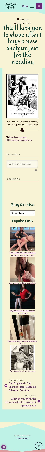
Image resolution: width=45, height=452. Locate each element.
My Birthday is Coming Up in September (22, 312)
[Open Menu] (32, 6)
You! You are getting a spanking (22, 283)
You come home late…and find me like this (22, 342)
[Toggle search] (39, 6)
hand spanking (20, 137)
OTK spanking (12, 140)
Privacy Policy (22, 438)
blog (12, 137)
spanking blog (26, 140)
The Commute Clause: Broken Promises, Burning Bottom (22, 254)
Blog (25, 6)
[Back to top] (38, 446)
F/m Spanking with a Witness (22, 371)
